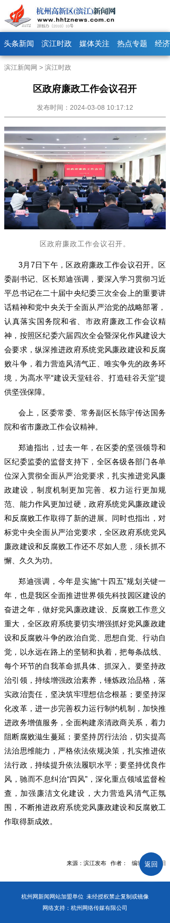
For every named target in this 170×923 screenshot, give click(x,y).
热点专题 (132, 44)
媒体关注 (94, 44)
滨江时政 (57, 44)
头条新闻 (19, 44)
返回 (151, 864)
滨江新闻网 (20, 67)
